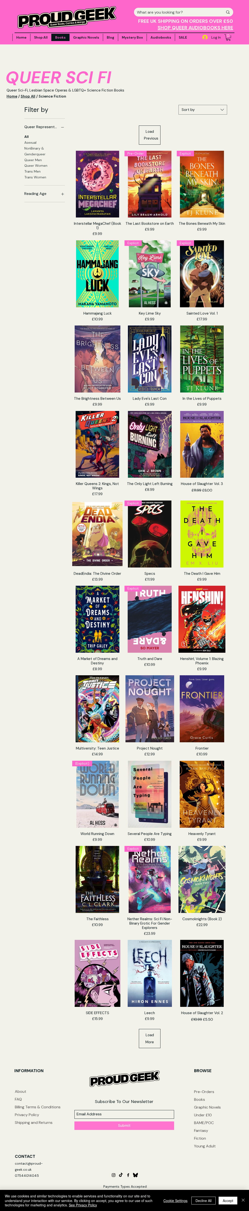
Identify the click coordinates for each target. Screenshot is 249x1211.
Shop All (28, 96)
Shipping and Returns (34, 1122)
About (20, 1091)
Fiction (200, 1138)
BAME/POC (204, 1122)
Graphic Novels (207, 1107)
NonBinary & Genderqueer (34, 151)
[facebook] (128, 1175)
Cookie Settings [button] (175, 1200)
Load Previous (151, 135)
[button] (228, 37)
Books (199, 1099)
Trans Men (32, 171)
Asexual (30, 142)
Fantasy (201, 1130)
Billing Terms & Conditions (38, 1107)
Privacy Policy (27, 1114)
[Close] (243, 1200)
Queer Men (33, 160)
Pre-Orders (204, 1091)
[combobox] (202, 110)
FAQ (18, 1099)
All (26, 136)
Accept (228, 1200)
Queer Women (35, 165)
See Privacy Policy (83, 1205)
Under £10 (203, 1115)
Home (12, 96)
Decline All (204, 1200)
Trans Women (35, 177)
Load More (149, 1038)
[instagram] (113, 1175)
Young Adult (205, 1146)
